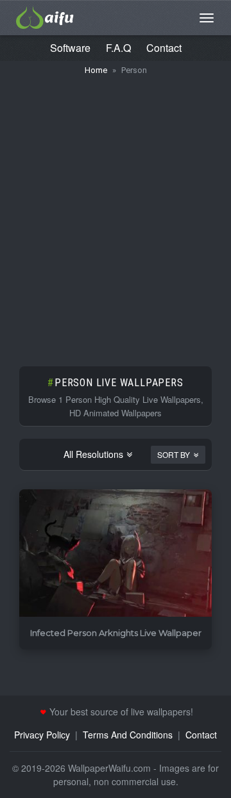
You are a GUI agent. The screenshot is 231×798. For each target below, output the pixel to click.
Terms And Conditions (128, 734)
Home (96, 70)
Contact (164, 47)
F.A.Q (118, 47)
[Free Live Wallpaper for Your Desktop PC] (45, 16)
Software (70, 47)
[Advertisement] (115, 214)
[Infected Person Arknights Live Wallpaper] (115, 553)
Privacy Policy (42, 734)
